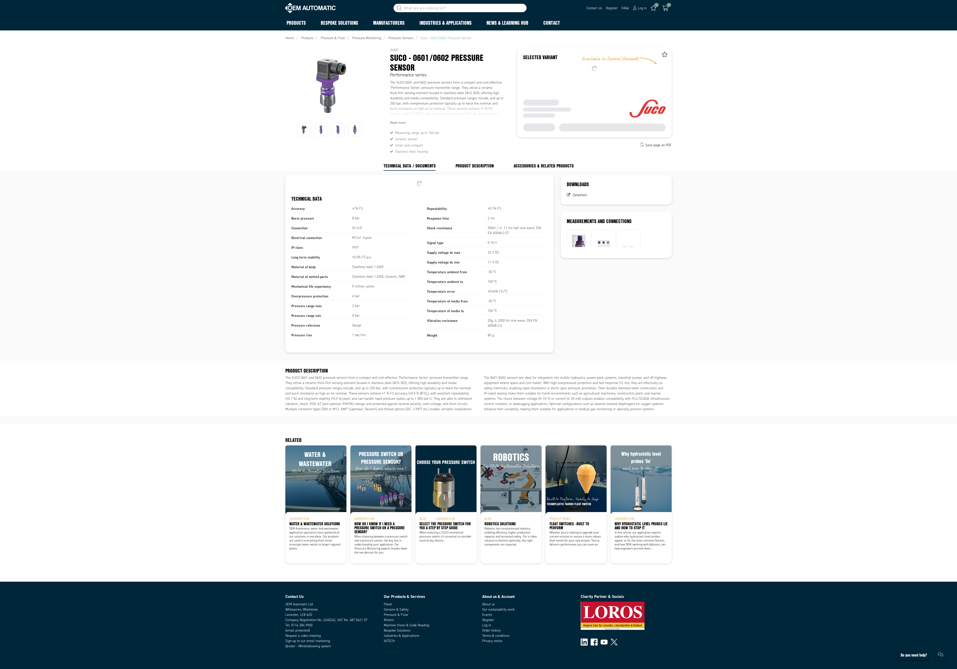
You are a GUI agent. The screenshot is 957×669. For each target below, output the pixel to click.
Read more (398, 123)
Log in (486, 625)
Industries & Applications (401, 636)
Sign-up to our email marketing (307, 641)
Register (612, 8)
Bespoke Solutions (397, 630)
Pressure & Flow (396, 615)
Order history (491, 630)
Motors (389, 620)
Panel (388, 604)
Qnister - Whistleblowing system (308, 646)
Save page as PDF (658, 145)
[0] (665, 8)
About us (488, 604)
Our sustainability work (498, 609)
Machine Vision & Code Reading (406, 625)
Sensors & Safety (396, 609)
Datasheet (580, 195)
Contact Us (594, 8)
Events (487, 615)
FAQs (625, 8)
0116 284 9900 (302, 625)
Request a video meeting (303, 636)
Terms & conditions (495, 636)
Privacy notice (492, 641)
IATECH (389, 641)
